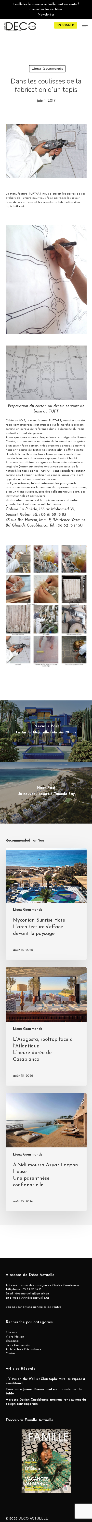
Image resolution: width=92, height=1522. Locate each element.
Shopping (12, 1341)
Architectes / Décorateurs (23, 1349)
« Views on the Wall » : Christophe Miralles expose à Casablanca (45, 1381)
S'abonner (65, 25)
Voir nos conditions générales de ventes (33, 1307)
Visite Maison (15, 1336)
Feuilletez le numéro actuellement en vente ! (46, 4)
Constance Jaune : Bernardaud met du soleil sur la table (44, 1391)
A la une (11, 1332)
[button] (85, 25)
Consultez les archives (46, 9)
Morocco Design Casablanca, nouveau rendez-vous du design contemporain (46, 1402)
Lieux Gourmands (47, 69)
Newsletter (46, 15)
